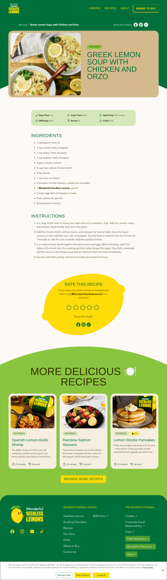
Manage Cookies (64, 575)
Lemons (94, 8)
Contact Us (69, 551)
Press (128, 531)
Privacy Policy (148, 567)
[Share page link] (146, 24)
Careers (129, 516)
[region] (83, 571)
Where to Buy (146, 8)
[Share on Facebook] (136, 24)
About (125, 8)
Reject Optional (83, 575)
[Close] (163, 570)
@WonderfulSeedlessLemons (86, 293)
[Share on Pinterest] (141, 24)
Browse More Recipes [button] (83, 479)
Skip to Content (49, 2)
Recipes (110, 8)
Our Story (69, 533)
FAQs (66, 539)
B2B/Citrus (99, 516)
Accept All (101, 575)
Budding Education (75, 522)
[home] (14, 8)
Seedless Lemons (73, 516)
